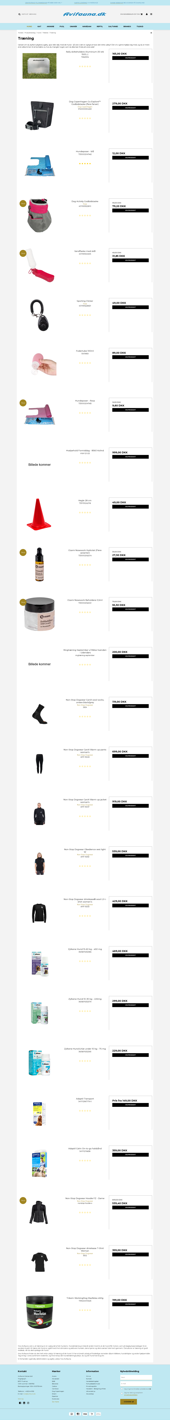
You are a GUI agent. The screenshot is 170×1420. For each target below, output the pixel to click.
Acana (54, 1376)
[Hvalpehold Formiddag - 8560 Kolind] (39, 469)
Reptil (100, 26)
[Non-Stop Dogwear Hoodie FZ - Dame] (39, 1217)
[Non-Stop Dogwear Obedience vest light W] (39, 868)
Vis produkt (130, 58)
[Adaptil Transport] (39, 1117)
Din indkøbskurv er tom (130, 14)
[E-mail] (136, 1384)
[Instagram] (29, 1403)
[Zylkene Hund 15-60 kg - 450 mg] (39, 968)
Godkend (128, 1402)
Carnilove (55, 1389)
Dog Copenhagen (58, 1391)
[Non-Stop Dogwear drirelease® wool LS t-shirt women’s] (39, 918)
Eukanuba (55, 1399)
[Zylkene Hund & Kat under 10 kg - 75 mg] (39, 1067)
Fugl (62, 26)
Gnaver (73, 26)
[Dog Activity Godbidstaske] (39, 220)
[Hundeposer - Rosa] (39, 419)
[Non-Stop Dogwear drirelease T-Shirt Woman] (39, 1267)
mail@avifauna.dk (29, 1394)
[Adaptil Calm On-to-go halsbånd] (39, 1167)
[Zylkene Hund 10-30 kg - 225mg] (39, 1017)
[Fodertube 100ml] (39, 369)
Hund (29, 26)
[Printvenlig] (151, 33)
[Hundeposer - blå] (39, 170)
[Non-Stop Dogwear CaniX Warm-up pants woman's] (39, 768)
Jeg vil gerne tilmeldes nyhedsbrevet (138, 1388)
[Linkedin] (25, 1403)
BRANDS (127, 26)
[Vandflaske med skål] (39, 270)
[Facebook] (21, 1403)
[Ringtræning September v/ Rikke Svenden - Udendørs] (39, 668)
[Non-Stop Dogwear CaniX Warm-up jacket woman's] (39, 818)
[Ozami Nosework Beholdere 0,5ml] (39, 619)
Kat (39, 26)
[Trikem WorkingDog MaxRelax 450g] (39, 1316)
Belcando (55, 1384)
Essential (55, 1396)
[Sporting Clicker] (39, 319)
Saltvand (113, 26)
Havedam (86, 26)
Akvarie (50, 26)
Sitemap (21, 1399)
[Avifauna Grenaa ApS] (85, 14)
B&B (53, 1381)
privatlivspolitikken (131, 1395)
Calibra (54, 1386)
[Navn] (136, 1377)
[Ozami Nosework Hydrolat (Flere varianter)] (39, 569)
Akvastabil (55, 1379)
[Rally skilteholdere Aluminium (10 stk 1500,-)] (39, 70)
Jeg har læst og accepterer (133, 1394)
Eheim (54, 1394)
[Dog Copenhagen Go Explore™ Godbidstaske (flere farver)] (39, 120)
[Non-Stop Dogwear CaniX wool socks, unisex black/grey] (39, 718)
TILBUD (140, 26)
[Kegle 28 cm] (39, 519)
